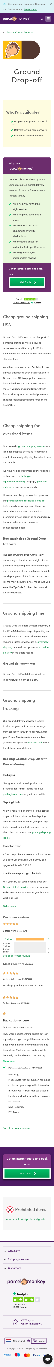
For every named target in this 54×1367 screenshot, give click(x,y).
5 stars (8, 939)
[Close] (51, 4)
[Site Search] (41, 18)
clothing (20, 481)
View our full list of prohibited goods (25, 1219)
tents (23, 476)
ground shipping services (32, 446)
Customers (14, 1268)
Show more (9, 1060)
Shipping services (18, 1259)
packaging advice (13, 794)
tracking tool (35, 742)
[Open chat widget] (47, 1359)
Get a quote (9, 906)
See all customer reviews (16, 955)
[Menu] (48, 19)
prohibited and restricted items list (26, 500)
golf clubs (41, 481)
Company (14, 1251)
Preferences (30, 9)
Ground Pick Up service (15, 886)
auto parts (8, 486)
